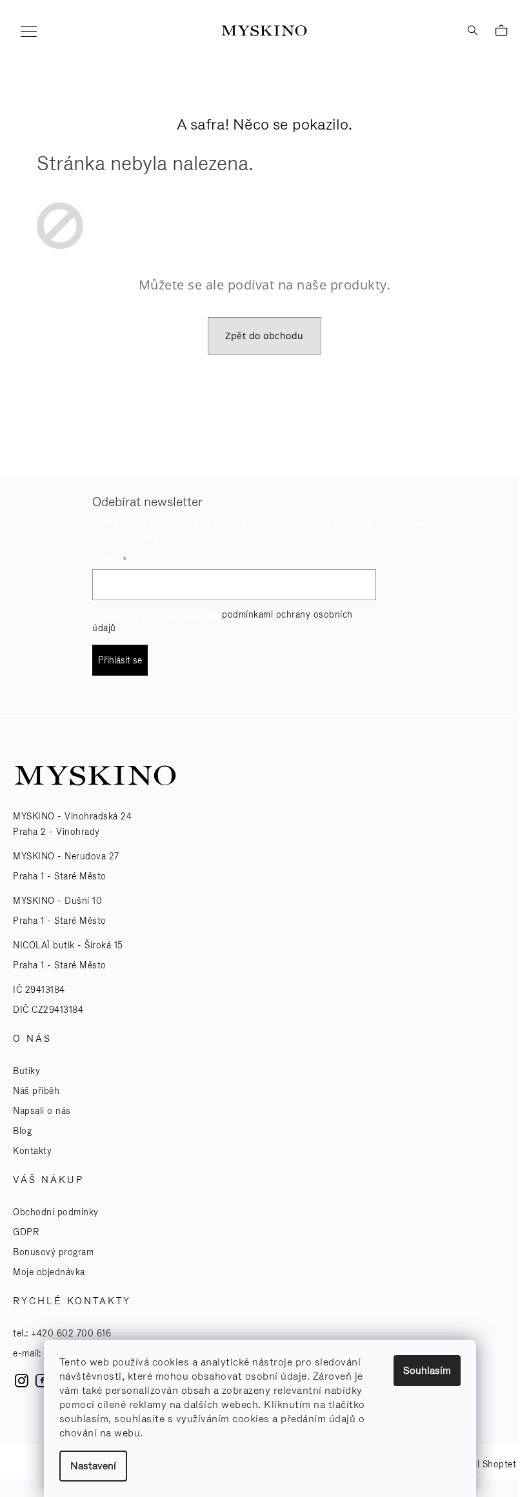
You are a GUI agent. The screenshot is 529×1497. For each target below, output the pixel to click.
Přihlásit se (120, 660)
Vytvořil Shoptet (481, 1464)
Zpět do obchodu (264, 335)
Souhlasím (427, 1370)
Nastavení (93, 1466)
